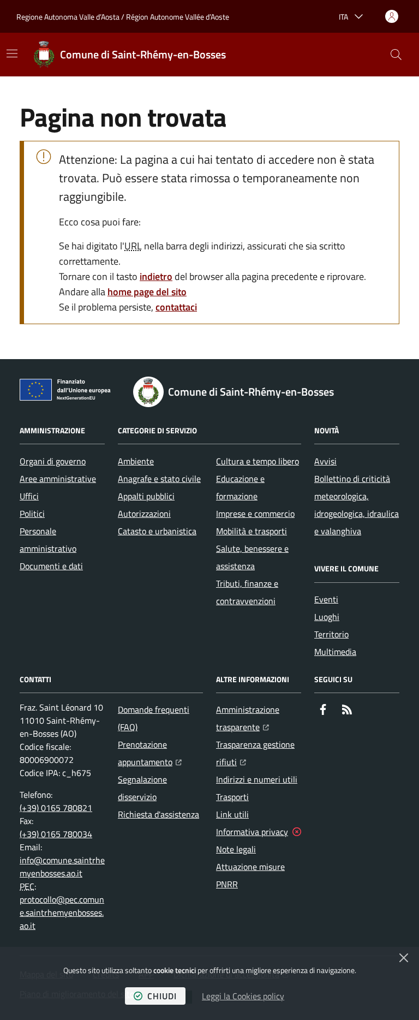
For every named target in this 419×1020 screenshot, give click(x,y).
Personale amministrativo (48, 539)
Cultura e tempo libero (257, 461)
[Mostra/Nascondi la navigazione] (12, 53)
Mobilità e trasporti (251, 531)
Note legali (236, 849)
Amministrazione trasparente (258, 718)
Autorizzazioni (144, 513)
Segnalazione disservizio (142, 788)
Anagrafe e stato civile (159, 478)
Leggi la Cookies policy (243, 996)
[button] (396, 54)
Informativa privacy (252, 831)
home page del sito (147, 291)
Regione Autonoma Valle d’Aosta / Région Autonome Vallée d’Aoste (122, 16)
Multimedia (335, 651)
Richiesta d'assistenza (158, 814)
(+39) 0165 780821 (56, 807)
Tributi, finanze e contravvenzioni (247, 592)
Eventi (326, 599)
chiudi (162, 996)
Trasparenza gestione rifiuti (258, 753)
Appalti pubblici (146, 496)
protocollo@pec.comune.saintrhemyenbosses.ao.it (62, 912)
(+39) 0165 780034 (56, 833)
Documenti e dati (51, 565)
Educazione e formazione (240, 487)
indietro (156, 276)
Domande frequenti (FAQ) (153, 718)
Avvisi (325, 461)
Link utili (232, 814)
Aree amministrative (58, 478)
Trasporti (232, 796)
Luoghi (326, 616)
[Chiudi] (403, 957)
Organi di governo (53, 461)
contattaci (176, 307)
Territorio (331, 634)
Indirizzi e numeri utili (256, 779)
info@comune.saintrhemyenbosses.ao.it (62, 867)
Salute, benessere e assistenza (252, 557)
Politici (32, 513)
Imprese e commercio (255, 513)
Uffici (29, 496)
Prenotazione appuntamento (160, 753)
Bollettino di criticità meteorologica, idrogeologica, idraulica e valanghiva (356, 505)
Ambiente (136, 461)
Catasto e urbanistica (157, 531)
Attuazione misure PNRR (250, 875)
